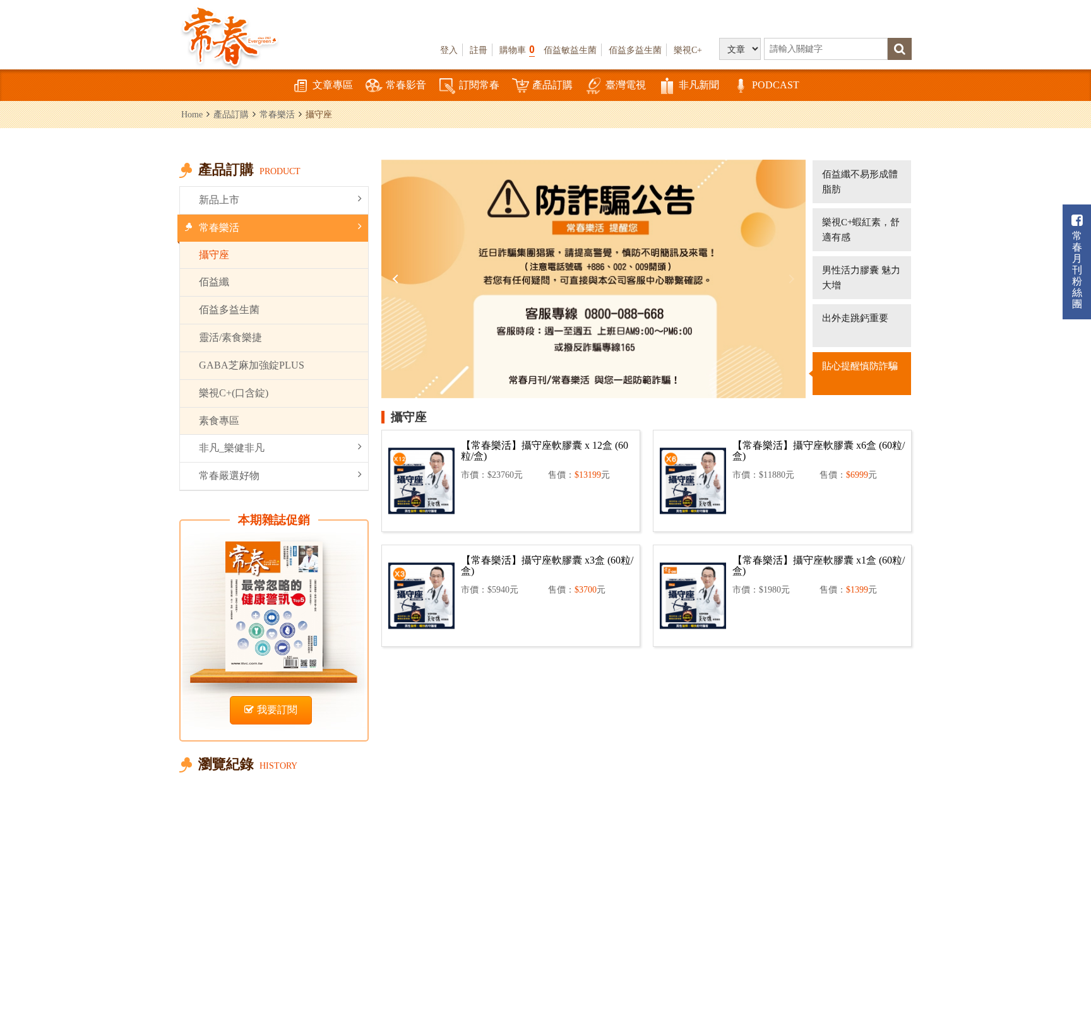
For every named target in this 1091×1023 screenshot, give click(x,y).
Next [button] (789, 279)
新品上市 (219, 199)
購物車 (517, 49)
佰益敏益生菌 (570, 50)
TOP (1053, 976)
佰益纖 (214, 281)
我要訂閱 (277, 709)
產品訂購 (552, 85)
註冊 (478, 50)
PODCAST (775, 85)
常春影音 (406, 85)
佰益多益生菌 (635, 50)
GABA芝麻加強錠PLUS (251, 365)
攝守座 (214, 254)
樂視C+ (688, 50)
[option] (593, 279)
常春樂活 (277, 114)
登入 (449, 50)
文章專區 (333, 85)
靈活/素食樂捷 (230, 337)
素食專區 (219, 420)
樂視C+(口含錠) (233, 392)
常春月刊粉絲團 (1077, 269)
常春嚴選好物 (229, 475)
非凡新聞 (699, 85)
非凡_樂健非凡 (232, 447)
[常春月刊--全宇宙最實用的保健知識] (229, 35)
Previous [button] (397, 279)
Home (192, 114)
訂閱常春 (479, 85)
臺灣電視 (625, 85)
